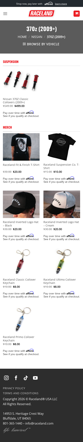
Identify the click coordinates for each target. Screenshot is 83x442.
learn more (61, 3)
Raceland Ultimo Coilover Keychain (59, 281)
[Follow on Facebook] (16, 378)
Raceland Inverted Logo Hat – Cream (61, 223)
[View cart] (77, 14)
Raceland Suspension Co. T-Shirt (61, 166)
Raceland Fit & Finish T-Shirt (21, 165)
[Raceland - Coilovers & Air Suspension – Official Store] (41, 13)
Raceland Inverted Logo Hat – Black (20, 223)
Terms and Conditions (21, 393)
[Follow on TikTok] (25, 378)
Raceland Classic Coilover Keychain (19, 281)
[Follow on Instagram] (6, 378)
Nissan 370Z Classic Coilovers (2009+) (15, 100)
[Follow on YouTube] (35, 378)
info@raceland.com (39, 423)
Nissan (36, 37)
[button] (5, 13)
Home (22, 37)
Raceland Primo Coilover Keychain (18, 338)
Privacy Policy (14, 388)
